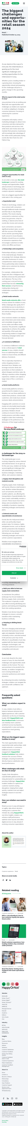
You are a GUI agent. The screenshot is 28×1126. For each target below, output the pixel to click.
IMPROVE (4, 1006)
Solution (4, 993)
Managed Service (6, 1008)
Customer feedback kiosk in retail (7, 1058)
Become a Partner (7, 1076)
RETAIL (4, 1025)
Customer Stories (6, 1041)
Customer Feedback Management (7, 1065)
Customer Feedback (7, 1051)
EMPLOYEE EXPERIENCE (5, 1032)
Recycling (4, 1122)
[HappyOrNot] (10, 989)
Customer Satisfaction (8, 1049)
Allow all (14, 573)
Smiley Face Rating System (7, 1054)
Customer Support (7, 1085)
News (3, 1072)
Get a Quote (15, 3)
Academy (4, 1013)
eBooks (4, 1045)
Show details (19, 568)
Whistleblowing (6, 1090)
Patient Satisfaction (7, 1063)
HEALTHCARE (5, 1027)
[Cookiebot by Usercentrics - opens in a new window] (19, 547)
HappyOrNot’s (19, 813)
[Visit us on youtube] (16, 1098)
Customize (13, 578)
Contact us (5, 1074)
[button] (24, 3)
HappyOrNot (5, 4)
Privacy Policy (5, 1120)
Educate (4, 1011)
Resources (5, 1043)
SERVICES (4, 1029)
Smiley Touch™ (6, 998)
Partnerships (5, 1079)
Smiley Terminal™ (6, 1002)
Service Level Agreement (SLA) (6, 1087)
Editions (4, 1015)
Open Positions (6, 1083)
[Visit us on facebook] (3, 1098)
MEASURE (4, 996)
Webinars (4, 1047)
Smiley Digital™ (6, 1000)
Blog (3, 1039)
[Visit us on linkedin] (7, 1098)
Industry (4, 1022)
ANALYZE (4, 1004)
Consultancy (5, 1081)
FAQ (3, 1019)
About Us (5, 1069)
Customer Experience (8, 1060)
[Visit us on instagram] (12, 1098)
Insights (4, 1036)
